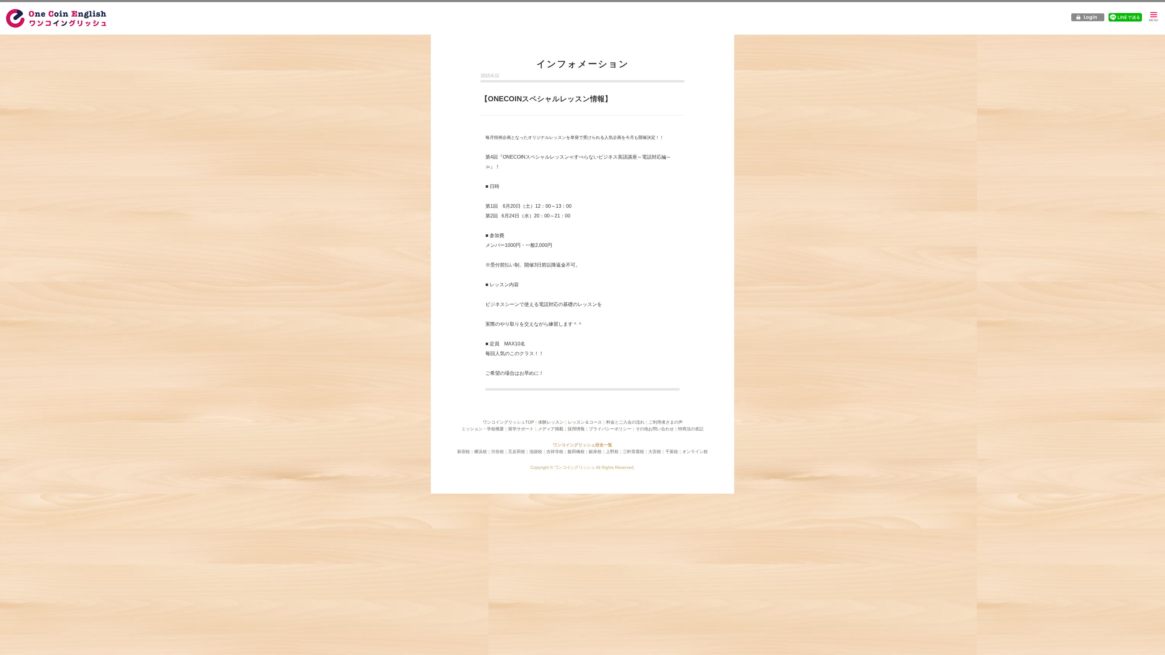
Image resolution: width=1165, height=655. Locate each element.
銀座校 (595, 451)
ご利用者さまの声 (666, 422)
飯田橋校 (576, 451)
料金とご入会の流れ (625, 422)
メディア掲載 (550, 428)
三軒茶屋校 (633, 451)
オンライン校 (695, 451)
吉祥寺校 (554, 451)
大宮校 (654, 451)
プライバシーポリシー (610, 428)
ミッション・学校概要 (482, 428)
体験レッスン (551, 422)
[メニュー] (1153, 17)
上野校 (612, 451)
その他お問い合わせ (655, 428)
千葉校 (671, 451)
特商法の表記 (691, 428)
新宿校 (463, 451)
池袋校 (535, 451)
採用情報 (576, 428)
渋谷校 (497, 451)
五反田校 (516, 451)
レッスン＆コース (585, 422)
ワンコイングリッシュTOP (508, 422)
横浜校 (480, 451)
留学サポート (521, 428)
